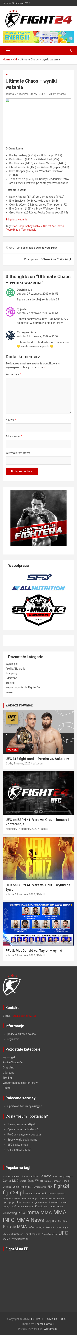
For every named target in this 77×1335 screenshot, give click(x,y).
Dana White (35, 1181)
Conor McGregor (14, 1181)
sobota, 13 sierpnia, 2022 (20, 894)
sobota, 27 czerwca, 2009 (21, 93)
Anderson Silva (30, 1176)
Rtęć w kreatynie (17, 1134)
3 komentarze (57, 93)
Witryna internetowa (18, 453)
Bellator (45, 1176)
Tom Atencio (28, 229)
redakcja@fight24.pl (24, 1015)
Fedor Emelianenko (37, 1187)
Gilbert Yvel (49, 226)
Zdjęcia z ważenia (16, 219)
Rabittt (44, 828)
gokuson (38, 763)
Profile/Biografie (15, 668)
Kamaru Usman (25, 1206)
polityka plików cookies (21, 1034)
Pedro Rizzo (13, 229)
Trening (10, 682)
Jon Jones (23, 1202)
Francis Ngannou (57, 1194)
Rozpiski (12, 749)
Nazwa (11, 419)
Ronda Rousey (53, 1227)
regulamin (13, 1039)
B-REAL (42, 93)
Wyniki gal (12, 664)
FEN (50, 1186)
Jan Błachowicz (47, 1198)
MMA (46, 1212)
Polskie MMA (15, 1226)
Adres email (14, 436)
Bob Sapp (18, 226)
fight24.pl (13, 1193)
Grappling (11, 673)
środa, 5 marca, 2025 (18, 763)
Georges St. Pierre (11, 1198)
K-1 (8, 74)
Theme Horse (43, 1324)
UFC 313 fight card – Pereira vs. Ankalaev (37, 759)
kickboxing (10, 1213)
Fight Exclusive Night (36, 1193)
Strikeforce (17, 1234)
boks (55, 1176)
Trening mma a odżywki (21, 1124)
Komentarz (13, 374)
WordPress (50, 1328)
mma (61, 226)
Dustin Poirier (20, 1187)
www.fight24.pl (20, 1238)
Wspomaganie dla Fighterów (23, 687)
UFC (63, 1233)
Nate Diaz (63, 1221)
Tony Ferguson (32, 1234)
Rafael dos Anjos (36, 1227)
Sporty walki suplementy (22, 1139)
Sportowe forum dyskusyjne (24, 1106)
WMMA (6, 1239)
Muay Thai (51, 1221)
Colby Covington (66, 1176)
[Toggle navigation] (8, 50)
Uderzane (11, 678)
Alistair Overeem (11, 1176)
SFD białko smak (17, 1144)
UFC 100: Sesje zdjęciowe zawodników (33, 247)
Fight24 (61, 1186)
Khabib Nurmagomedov (49, 1206)
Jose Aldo (54, 1202)
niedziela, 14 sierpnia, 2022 (21, 828)
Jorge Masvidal (39, 1202)
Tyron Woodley (49, 1234)
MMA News (30, 1220)
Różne (9, 692)
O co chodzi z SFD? (19, 1149)
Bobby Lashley (33, 226)
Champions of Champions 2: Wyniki (46, 259)
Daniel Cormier (52, 1181)
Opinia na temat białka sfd (23, 1129)
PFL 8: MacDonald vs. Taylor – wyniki (34, 950)
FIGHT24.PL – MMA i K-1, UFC (48, 1319)
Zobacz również (19, 705)
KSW (22, 1213)
